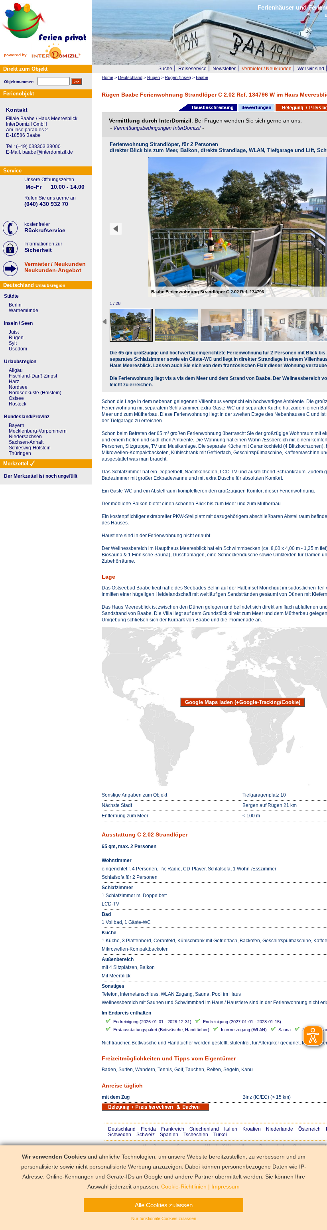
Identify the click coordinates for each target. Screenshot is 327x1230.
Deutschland (122, 1129)
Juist (14, 332)
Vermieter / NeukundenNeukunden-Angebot (55, 267)
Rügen (16, 337)
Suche (165, 68)
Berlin (15, 305)
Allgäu (16, 370)
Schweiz (145, 1134)
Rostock (17, 404)
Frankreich (172, 1129)
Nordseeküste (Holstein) (35, 392)
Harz (14, 381)
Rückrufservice (44, 230)
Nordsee (18, 387)
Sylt (13, 343)
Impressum (225, 1186)
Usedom (18, 349)
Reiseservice (192, 68)
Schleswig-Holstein (30, 448)
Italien (230, 1129)
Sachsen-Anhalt (26, 442)
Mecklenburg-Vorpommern (38, 431)
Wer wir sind (310, 68)
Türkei (220, 1134)
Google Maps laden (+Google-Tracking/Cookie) (242, 702)
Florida (148, 1129)
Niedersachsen (25, 436)
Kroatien (251, 1129)
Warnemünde (23, 310)
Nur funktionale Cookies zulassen (163, 1218)
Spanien (169, 1134)
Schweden (119, 1134)
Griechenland (204, 1129)
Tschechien (195, 1134)
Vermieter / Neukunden (267, 68)
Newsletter (224, 68)
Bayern (16, 425)
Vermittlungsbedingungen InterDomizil (157, 128)
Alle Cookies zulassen (164, 1205)
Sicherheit (38, 250)
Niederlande (279, 1129)
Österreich (309, 1129)
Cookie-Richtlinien (184, 1186)
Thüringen (20, 453)
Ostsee (16, 398)
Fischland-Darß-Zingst (33, 376)
